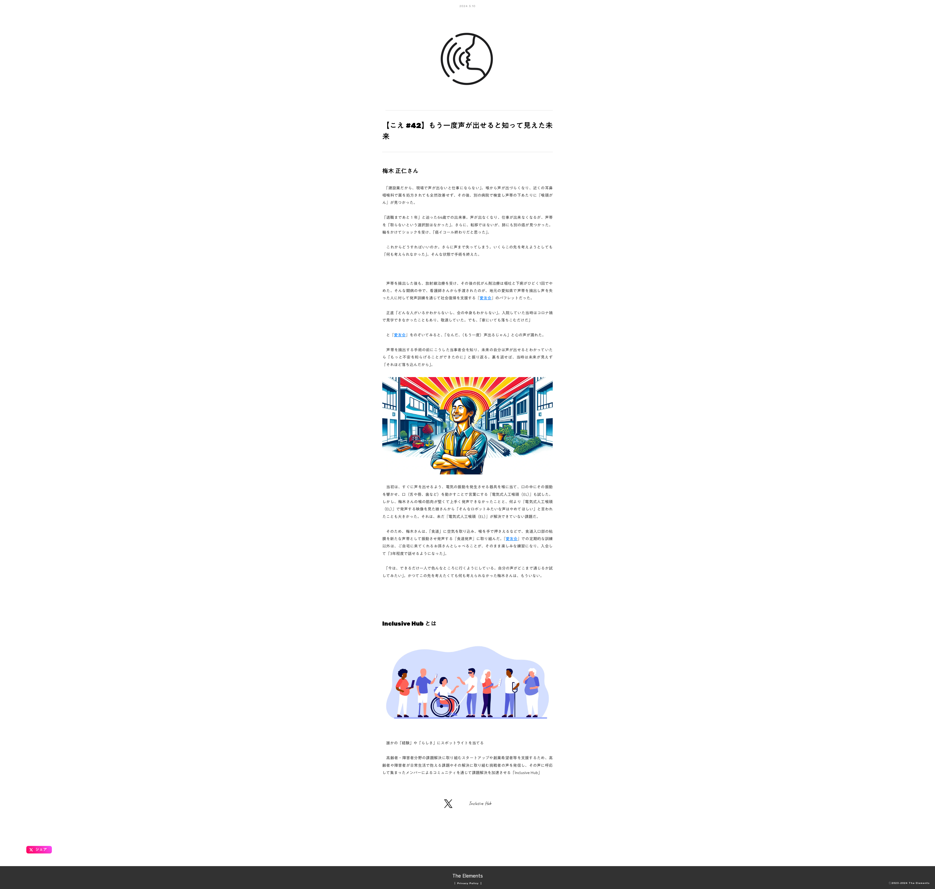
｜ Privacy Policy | (468, 883)
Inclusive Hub (480, 803)
